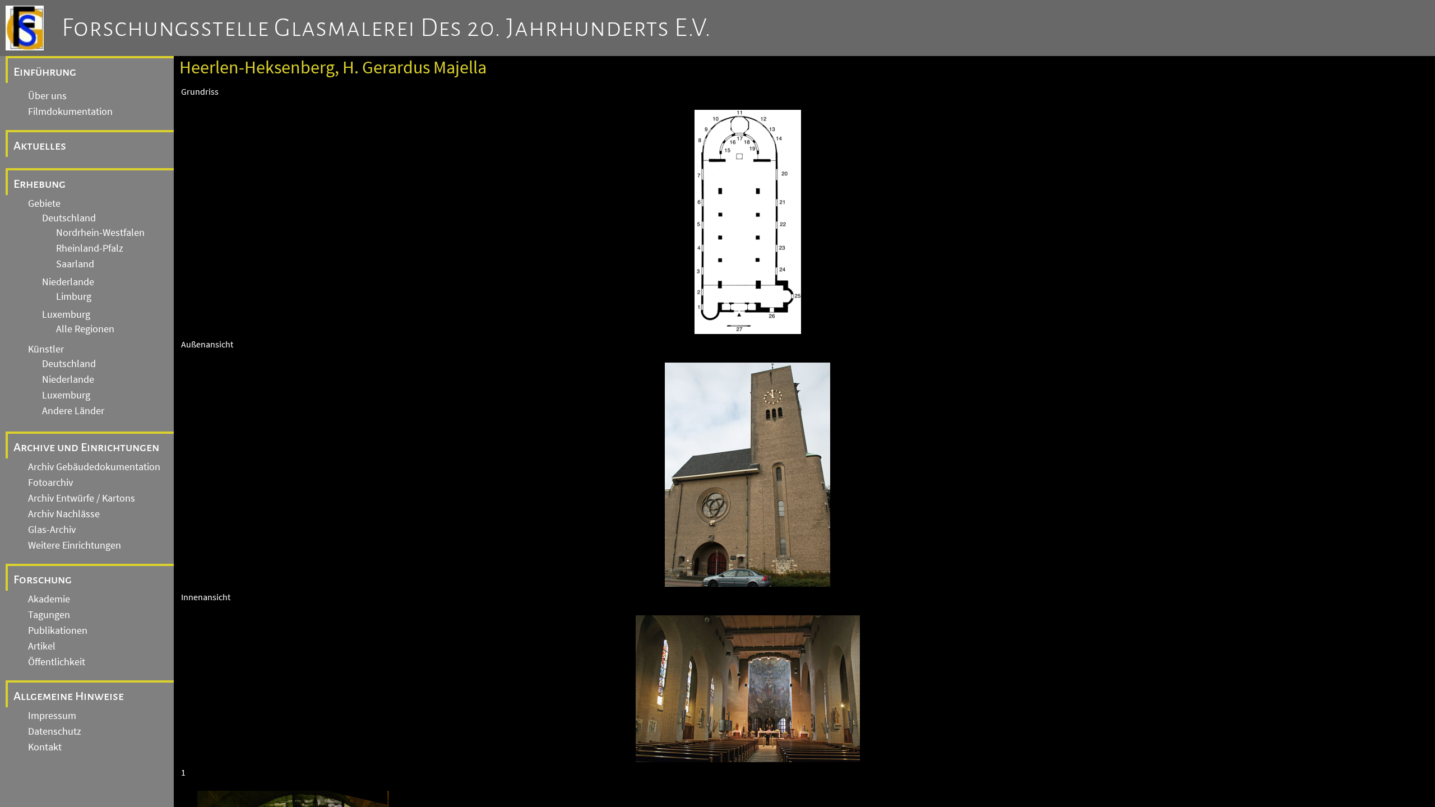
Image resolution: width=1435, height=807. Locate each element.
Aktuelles (39, 146)
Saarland (75, 264)
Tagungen (49, 615)
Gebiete (44, 203)
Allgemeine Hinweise (68, 696)
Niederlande (68, 282)
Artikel (41, 646)
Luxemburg (66, 314)
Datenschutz (54, 731)
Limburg (73, 296)
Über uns (47, 96)
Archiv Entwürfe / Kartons (81, 498)
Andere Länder (73, 411)
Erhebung (39, 184)
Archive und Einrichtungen (86, 447)
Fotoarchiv (50, 482)
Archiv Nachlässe (64, 514)
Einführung (44, 72)
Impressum (52, 715)
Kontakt (45, 747)
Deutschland (69, 218)
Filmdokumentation (70, 111)
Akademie (49, 599)
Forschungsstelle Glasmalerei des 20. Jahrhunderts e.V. (386, 28)
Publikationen (57, 630)
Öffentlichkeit (56, 662)
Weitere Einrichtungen (74, 545)
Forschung (42, 579)
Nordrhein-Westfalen (100, 232)
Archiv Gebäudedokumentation (94, 467)
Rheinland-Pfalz (89, 248)
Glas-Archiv (52, 529)
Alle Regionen (85, 329)
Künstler (46, 349)
